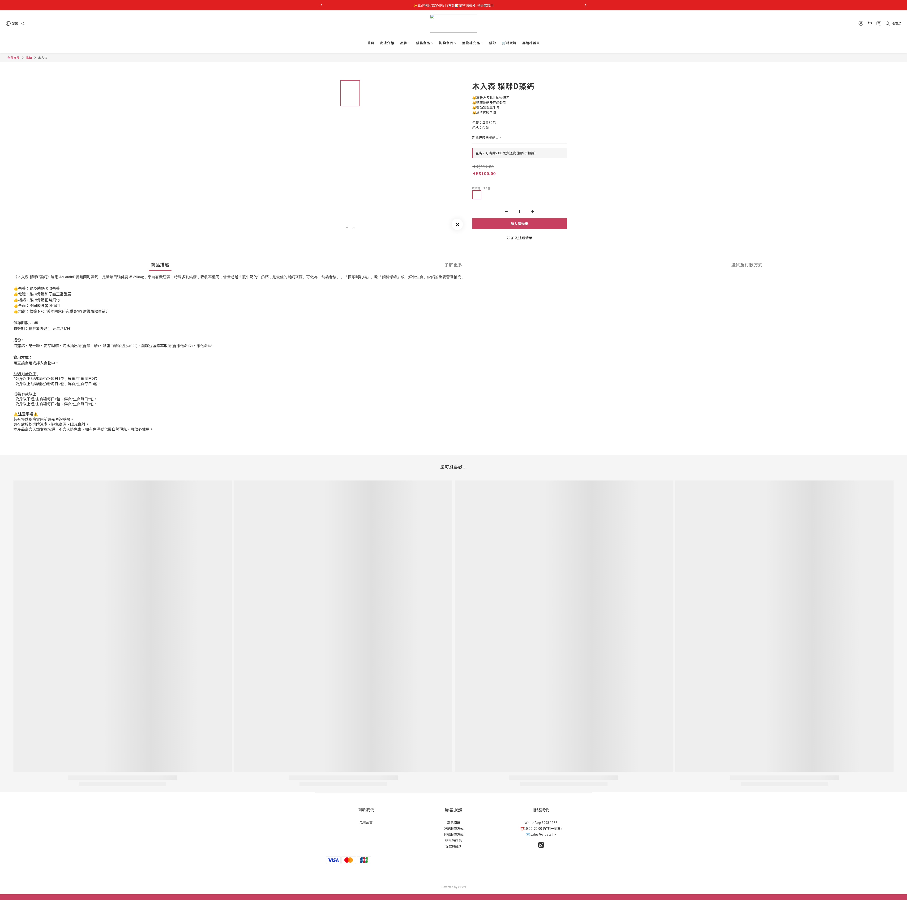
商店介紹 (387, 42)
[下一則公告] (586, 5)
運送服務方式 (453, 828)
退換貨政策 (453, 840)
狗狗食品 (446, 42)
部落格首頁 (531, 42)
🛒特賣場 (509, 42)
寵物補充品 (471, 42)
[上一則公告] (321, 5)
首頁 (370, 42)
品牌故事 (366, 822)
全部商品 (14, 58)
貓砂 (492, 42)
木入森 (42, 58)
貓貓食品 (423, 42)
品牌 (403, 42)
